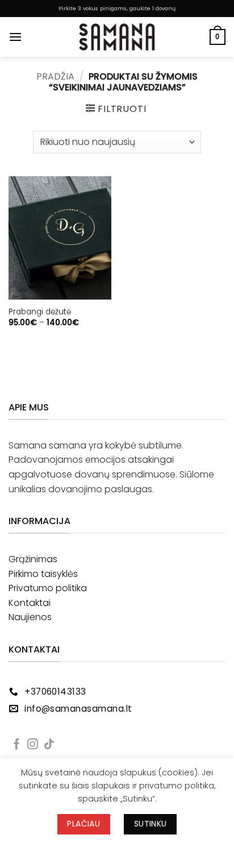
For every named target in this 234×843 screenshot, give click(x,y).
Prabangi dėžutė (40, 312)
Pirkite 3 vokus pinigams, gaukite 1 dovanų (117, 8)
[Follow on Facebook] (16, 745)
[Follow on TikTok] (49, 745)
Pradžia (55, 76)
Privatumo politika (48, 588)
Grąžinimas (33, 559)
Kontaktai (30, 602)
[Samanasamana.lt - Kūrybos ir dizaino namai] (117, 37)
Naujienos (30, 617)
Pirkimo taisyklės (43, 573)
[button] (15, 37)
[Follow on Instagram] (32, 745)
